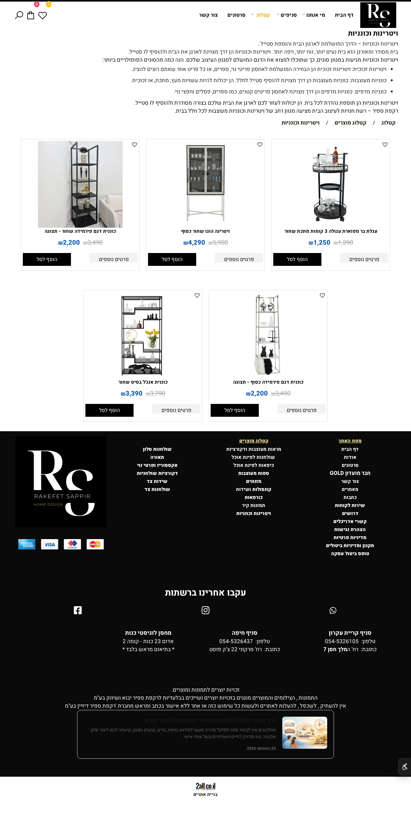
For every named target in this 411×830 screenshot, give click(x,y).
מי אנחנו (315, 15)
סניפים (289, 15)
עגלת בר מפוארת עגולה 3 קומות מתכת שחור (330, 231)
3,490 (95, 242)
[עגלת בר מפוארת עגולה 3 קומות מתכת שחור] (330, 226)
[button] (297, 259)
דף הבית (344, 15)
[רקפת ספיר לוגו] (378, 15)
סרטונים (236, 15)
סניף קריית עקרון (350, 633)
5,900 (220, 242)
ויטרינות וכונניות (373, 33)
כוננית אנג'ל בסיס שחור (143, 382)
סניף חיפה (245, 633)
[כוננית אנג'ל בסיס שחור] (143, 377)
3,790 (157, 393)
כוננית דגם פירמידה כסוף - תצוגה (268, 382)
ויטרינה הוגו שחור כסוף (205, 231)
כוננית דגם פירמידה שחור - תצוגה (80, 231)
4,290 (196, 242)
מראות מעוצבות (265, 449)
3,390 (134, 393)
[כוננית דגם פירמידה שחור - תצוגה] (80, 226)
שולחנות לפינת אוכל (254, 457)
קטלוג (263, 15)
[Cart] (31, 15)
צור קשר (208, 15)
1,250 (321, 242)
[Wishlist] (43, 15)
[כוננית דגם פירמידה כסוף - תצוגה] (268, 377)
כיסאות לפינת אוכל (253, 465)
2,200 (71, 242)
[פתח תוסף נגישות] (404, 766)
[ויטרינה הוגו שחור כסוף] (205, 226)
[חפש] (19, 15)
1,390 (345, 242)
